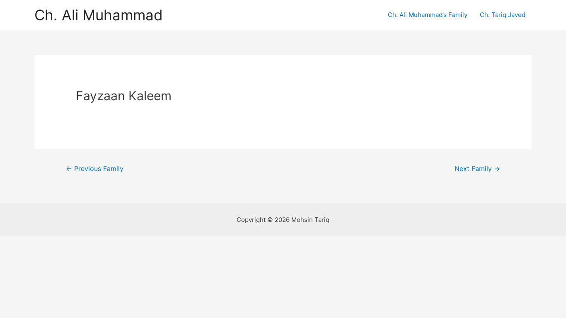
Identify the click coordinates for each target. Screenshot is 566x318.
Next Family (477, 169)
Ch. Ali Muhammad (98, 15)
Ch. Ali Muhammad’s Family (427, 15)
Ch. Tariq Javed (502, 15)
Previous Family (94, 169)
